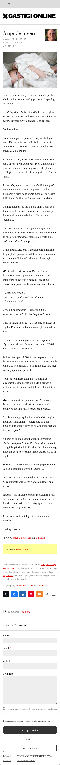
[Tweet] (6, 594)
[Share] (14, 594)
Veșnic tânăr (22, 549)
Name (7, 635)
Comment (8, 673)
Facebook (21, 585)
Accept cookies (30, 730)
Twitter (30, 585)
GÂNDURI (10, 46)
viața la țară (8, 575)
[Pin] (31, 594)
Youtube (42, 585)
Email (7, 648)
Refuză (30, 739)
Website (7, 661)
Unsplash (41, 537)
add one (26, 611)
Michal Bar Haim (22, 537)
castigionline (19, 38)
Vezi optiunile (30, 748)
